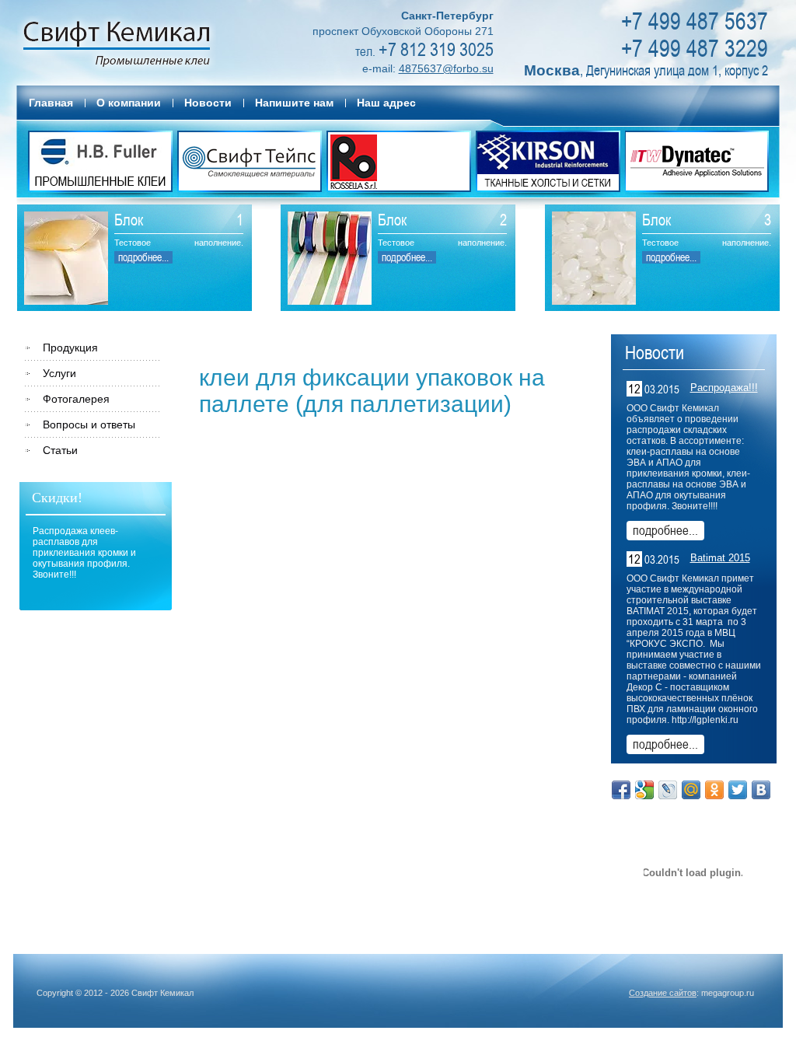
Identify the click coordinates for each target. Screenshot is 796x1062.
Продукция (70, 347)
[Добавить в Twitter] (737, 790)
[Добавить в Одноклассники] (714, 790)
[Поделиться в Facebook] (621, 790)
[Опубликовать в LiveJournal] (667, 790)
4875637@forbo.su (446, 68)
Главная (51, 102)
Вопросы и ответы (89, 424)
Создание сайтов (662, 992)
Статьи (60, 450)
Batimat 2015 (720, 558)
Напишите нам (294, 102)
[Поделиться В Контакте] (761, 790)
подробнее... (143, 257)
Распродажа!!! (724, 387)
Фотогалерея (76, 399)
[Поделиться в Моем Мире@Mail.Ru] (691, 790)
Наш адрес (386, 102)
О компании (128, 102)
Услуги (59, 373)
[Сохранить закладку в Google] (644, 790)
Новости (208, 102)
